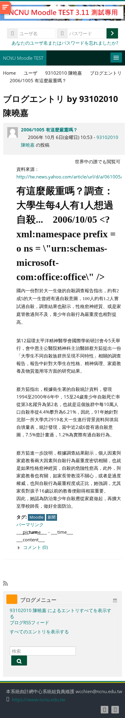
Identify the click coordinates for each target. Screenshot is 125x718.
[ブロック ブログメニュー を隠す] (115, 600)
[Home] (62, 14)
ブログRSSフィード (29, 622)
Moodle (36, 517)
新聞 (52, 517)
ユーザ (30, 73)
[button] (69, 547)
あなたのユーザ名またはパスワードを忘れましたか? (65, 43)
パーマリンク (30, 524)
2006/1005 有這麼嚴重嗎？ (49, 130)
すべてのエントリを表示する (39, 631)
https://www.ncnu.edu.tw (38, 699)
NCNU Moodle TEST (23, 58)
